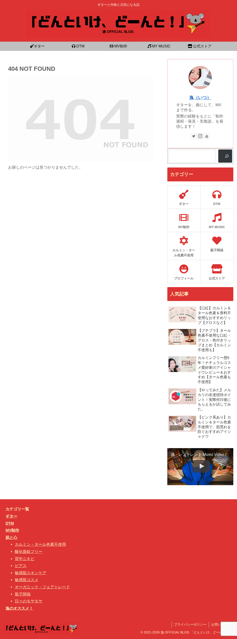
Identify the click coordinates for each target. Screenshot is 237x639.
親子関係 (23, 594)
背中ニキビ (24, 559)
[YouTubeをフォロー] (206, 136)
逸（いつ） (200, 97)
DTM (10, 523)
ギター (11, 516)
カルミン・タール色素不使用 (40, 544)
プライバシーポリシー (190, 624)
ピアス (21, 566)
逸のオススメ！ (19, 608)
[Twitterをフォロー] (193, 136)
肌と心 (11, 537)
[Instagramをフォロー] (200, 136)
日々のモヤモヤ (28, 601)
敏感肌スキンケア (30, 573)
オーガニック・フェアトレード (42, 587)
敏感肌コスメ (26, 580)
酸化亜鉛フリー (28, 551)
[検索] (225, 155)
